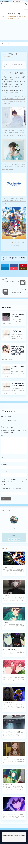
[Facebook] (14, 265)
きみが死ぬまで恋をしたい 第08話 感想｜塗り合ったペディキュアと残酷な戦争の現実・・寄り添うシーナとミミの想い (13, 734)
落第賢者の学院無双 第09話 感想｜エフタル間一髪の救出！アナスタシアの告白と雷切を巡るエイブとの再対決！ (13, 679)
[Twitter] (5, 265)
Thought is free (22, 838)
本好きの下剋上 (21, 242)
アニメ (10, 44)
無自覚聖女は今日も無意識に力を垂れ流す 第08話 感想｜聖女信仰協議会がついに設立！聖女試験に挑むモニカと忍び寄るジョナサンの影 (13, 788)
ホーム (4, 44)
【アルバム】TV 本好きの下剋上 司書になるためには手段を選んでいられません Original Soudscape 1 (14, 166)
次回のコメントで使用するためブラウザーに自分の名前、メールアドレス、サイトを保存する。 (14, 480)
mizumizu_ (22, 246)
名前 (2, 457)
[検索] (26, 4)
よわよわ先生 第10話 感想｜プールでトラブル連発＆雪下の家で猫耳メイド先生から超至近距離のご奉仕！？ (18, 350)
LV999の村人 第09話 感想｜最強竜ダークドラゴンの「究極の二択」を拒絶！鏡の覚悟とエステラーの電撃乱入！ (13, 652)
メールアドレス (5, 464)
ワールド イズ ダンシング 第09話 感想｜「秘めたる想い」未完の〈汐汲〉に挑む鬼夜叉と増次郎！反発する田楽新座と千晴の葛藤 (13, 625)
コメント (3, 436)
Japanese (17, 1)
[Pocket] (14, 268)
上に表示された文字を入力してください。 (11, 488)
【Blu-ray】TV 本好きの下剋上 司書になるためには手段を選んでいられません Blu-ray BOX (14, 201)
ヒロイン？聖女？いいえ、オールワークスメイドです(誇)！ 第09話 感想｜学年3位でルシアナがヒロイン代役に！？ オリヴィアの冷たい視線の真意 (13, 707)
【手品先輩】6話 (16, 331)
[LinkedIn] (5, 268)
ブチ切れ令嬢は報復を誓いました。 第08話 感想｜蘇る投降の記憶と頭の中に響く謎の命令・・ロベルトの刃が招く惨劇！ (13, 816)
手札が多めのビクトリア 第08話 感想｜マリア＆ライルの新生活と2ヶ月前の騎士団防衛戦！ (13, 761)
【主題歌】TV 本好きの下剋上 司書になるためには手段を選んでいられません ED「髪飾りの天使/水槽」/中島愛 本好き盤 (14, 133)
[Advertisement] (14, 30)
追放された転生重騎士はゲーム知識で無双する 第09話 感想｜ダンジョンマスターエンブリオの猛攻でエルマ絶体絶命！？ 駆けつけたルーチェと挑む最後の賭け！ (13, 571)
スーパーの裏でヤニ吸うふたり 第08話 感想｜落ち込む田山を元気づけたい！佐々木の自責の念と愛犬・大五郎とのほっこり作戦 (13, 599)
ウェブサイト (4, 472)
